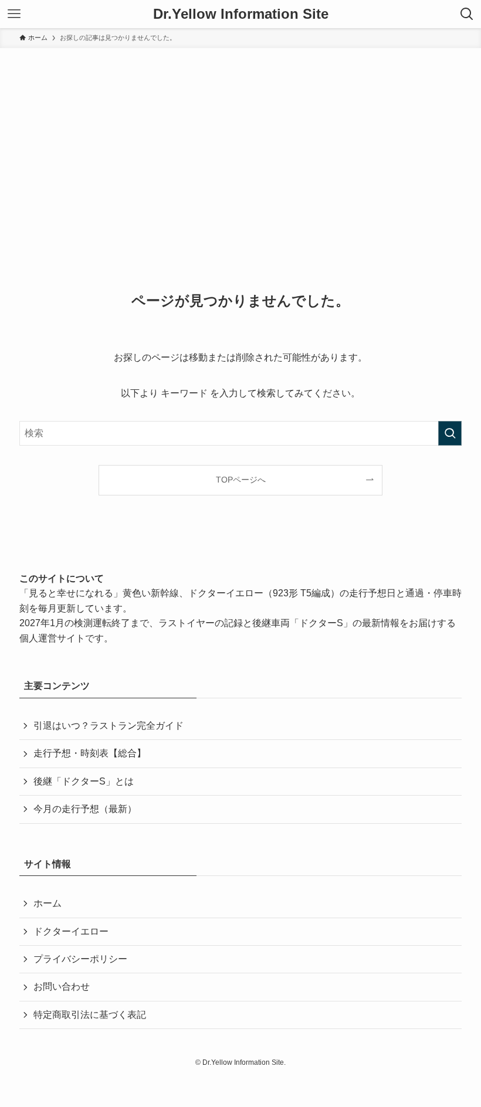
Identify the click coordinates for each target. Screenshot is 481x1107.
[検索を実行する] (450, 433)
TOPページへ (241, 479)
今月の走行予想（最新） (85, 809)
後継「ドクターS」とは (83, 781)
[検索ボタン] (467, 14)
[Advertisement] (240, 136)
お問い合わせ (61, 986)
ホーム (47, 903)
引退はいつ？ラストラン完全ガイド (108, 726)
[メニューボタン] (14, 14)
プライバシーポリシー (80, 959)
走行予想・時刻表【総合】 (89, 753)
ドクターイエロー (71, 931)
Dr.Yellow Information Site (240, 14)
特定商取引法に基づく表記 (89, 1015)
